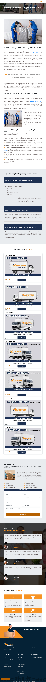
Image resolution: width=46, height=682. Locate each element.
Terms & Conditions (7, 666)
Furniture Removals (20, 662)
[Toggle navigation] (41, 1)
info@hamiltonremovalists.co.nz (37, 658)
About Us (5, 657)
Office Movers (19, 657)
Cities (8, 10)
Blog (4, 662)
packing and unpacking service (36, 101)
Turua (12, 10)
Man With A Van (20, 659)
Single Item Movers (20, 671)
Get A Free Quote (23, 514)
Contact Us (6, 664)
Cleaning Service (20, 666)
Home (5, 10)
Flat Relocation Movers (21, 668)
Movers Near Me (7, 668)
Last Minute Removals (21, 675)
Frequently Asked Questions (9, 659)
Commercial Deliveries (21, 673)
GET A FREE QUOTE (22, 280)
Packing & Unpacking (21, 664)
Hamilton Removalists (36, 52)
